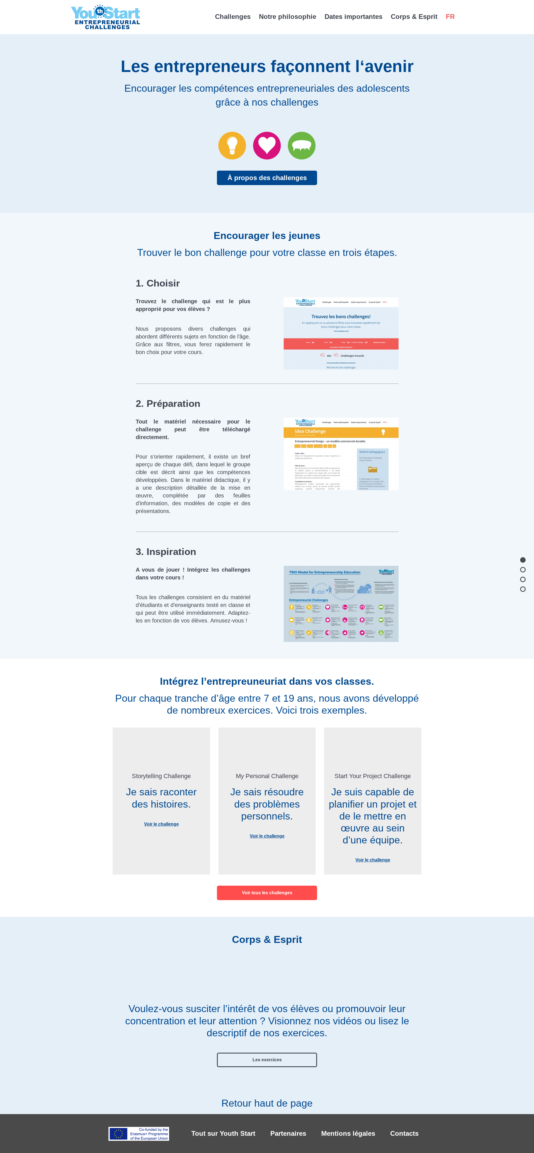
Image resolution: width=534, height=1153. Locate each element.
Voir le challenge (161, 824)
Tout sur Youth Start (223, 1133)
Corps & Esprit (414, 16)
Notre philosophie (287, 16)
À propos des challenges (267, 177)
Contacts (404, 1133)
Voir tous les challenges (267, 892)
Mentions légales (348, 1133)
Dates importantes (353, 16)
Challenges (233, 16)
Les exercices (267, 1059)
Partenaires (288, 1133)
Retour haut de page (267, 1103)
